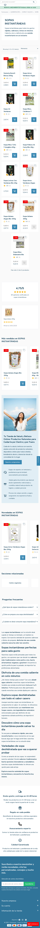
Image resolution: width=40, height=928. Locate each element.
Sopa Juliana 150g (9, 319)
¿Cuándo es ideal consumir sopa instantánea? (19, 622)
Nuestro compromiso (12, 462)
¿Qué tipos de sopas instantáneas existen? (18, 607)
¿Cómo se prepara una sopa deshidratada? (18, 614)
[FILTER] (38, 464)
